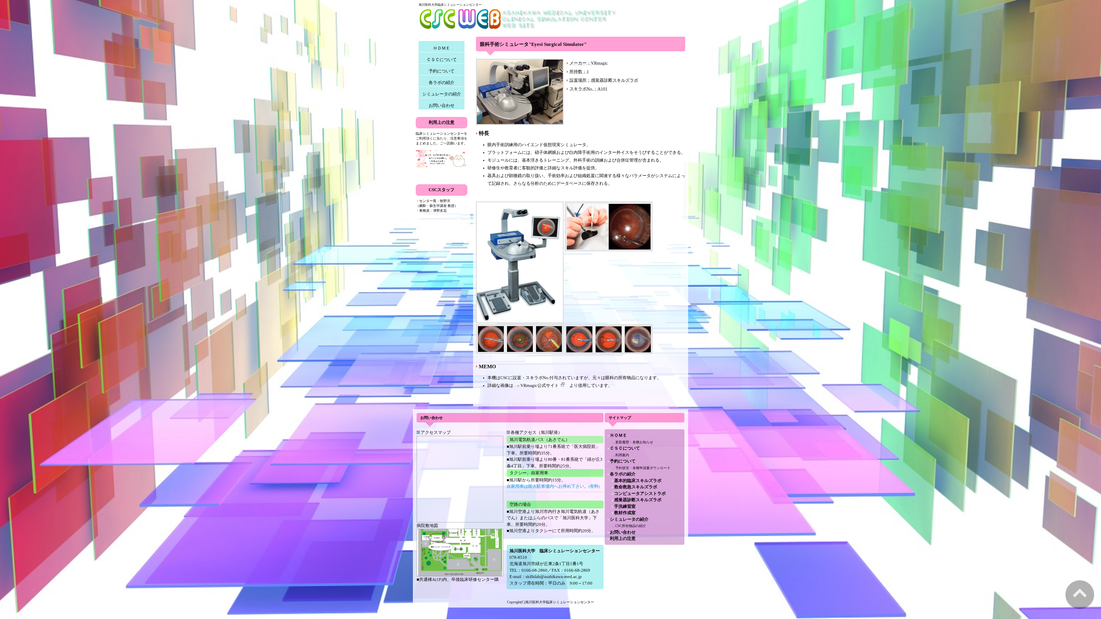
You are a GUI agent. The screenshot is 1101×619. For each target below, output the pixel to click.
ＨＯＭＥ (441, 48)
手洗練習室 (625, 506)
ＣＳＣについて (442, 59)
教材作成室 (625, 512)
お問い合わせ (441, 105)
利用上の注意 (623, 538)
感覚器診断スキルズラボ (637, 499)
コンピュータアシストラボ (640, 493)
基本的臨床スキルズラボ (637, 480)
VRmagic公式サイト (539, 385)
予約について (441, 71)
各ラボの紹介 (441, 82)
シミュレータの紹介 (441, 94)
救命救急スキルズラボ (635, 487)
